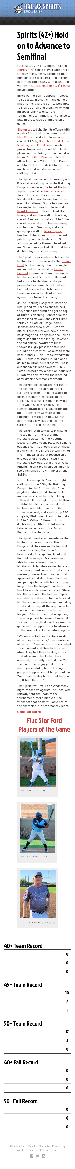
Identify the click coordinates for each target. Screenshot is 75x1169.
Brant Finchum (27, 211)
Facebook (31, 1156)
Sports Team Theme (46, 1150)
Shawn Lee (24, 129)
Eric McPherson (54, 191)
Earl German (45, 145)
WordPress (23, 1150)
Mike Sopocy (53, 231)
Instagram (43, 1156)
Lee (52, 640)
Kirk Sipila (24, 137)
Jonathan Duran (38, 157)
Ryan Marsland (49, 141)
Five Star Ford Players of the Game (44, 724)
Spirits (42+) (25, 69)
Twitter (37, 1156)
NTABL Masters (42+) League (51, 85)
